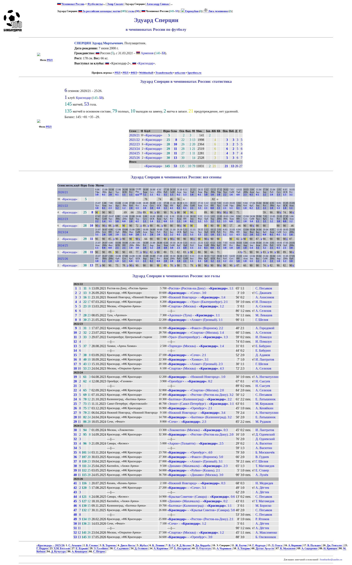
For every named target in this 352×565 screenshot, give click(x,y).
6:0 (231, 221)
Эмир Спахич (115, 4)
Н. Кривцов (330, 548)
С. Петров (99, 551)
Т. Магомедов (264, 466)
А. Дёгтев (262, 487)
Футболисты (94, 4)
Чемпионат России (73, 4)
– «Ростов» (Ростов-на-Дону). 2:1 (200, 519)
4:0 (238, 194)
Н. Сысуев (262, 381)
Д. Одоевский (265, 434)
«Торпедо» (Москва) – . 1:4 (195, 346)
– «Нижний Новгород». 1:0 (196, 377)
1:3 (171, 194)
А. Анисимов (264, 297)
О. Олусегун (203, 548)
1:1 (123, 194)
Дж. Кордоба (202, 545)
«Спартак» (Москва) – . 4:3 (195, 368)
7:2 (144, 194)
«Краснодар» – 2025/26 (50, 545)
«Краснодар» (146, 63)
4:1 (171, 208)
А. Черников (224, 548)
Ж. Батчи (240, 545)
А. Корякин (294, 545)
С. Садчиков (121, 548)
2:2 (224, 194)
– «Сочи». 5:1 (186, 487)
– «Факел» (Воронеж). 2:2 (195, 328)
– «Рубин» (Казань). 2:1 (193, 470)
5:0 (205, 194)
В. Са (172, 545)
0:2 (158, 194)
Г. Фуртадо (259, 545)
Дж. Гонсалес (334, 545)
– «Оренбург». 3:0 (189, 537)
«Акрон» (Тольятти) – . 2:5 (195, 443)
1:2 (123, 208)
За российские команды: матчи (101, 11)
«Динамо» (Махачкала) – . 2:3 (197, 466)
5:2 (151, 247)
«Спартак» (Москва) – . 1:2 (195, 306)
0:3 (205, 247)
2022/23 (134, 144)
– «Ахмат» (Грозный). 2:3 (195, 364)
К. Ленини (158, 545)
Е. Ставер (262, 470)
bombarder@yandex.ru (331, 559)
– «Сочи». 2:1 (186, 355)
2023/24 (134, 148)
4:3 (238, 234)
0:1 (103, 194)
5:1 (123, 261)
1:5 (205, 221)
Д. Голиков (141, 548)
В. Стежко (92, 545)
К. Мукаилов (288, 548)
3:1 (165, 194)
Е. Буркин (82, 548)
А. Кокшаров (79, 551)
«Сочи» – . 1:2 (186, 523)
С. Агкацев (74, 545)
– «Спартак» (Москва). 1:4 (195, 332)
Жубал (144, 545)
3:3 (199, 208)
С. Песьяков (263, 288)
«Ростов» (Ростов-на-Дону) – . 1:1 (200, 288)
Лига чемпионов (218, 11)
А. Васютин (263, 443)
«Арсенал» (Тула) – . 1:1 (193, 315)
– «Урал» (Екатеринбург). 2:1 (197, 301)
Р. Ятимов (262, 519)
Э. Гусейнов (101, 548)
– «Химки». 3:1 (188, 359)
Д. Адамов (262, 355)
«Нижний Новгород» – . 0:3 (196, 483)
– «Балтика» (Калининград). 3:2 (199, 417)
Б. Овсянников (265, 537)
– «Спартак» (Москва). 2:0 (195, 390)
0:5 (251, 194)
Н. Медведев (264, 483)
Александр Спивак (157, 4)
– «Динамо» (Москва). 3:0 (195, 475)
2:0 (110, 194)
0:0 (138, 194)
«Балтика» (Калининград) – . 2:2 (199, 399)
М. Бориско (263, 505)
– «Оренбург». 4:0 (189, 452)
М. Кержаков (264, 403)
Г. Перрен (42, 548)
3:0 (96, 194)
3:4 (251, 221)
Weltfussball (146, 72)
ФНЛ (134, 72)
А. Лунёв (261, 475)
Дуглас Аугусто (265, 548)
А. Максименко (266, 532)
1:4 (103, 221)
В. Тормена (109, 545)
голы (131, 11)
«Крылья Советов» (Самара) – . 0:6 (201, 496)
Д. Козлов (185, 545)
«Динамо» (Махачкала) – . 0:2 (197, 501)
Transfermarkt (164, 72)
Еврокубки (191, 11)
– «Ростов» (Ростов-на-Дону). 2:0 (200, 434)
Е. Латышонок (265, 399)
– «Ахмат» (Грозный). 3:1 (195, 461)
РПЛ (50, 60)
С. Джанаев (263, 293)
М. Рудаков (263, 421)
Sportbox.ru (194, 72)
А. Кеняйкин (264, 408)
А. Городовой (264, 328)
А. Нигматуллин (266, 377)
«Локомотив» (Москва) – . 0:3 (197, 430)
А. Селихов (263, 306)
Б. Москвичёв (265, 452)
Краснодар (83, 97)
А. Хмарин (243, 548)
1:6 (231, 194)
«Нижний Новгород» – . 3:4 (196, 412)
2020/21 (134, 135)
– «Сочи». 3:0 (186, 293)
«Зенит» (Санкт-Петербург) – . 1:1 (200, 403)
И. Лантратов (264, 359)
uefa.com (180, 72)
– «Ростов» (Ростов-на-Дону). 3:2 (200, 394)
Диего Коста (127, 545)
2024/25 (134, 153)
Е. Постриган (182, 548)
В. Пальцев (314, 545)
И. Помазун (263, 301)
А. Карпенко (161, 548)
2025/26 (134, 157)
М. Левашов (263, 315)
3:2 (117, 208)
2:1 (191, 208)
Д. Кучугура (58, 551)
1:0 (191, 194)
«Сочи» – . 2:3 (186, 421)
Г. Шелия (261, 319)
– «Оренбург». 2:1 (189, 408)
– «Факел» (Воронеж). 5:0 (195, 457)
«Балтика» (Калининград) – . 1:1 (199, 505)
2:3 (244, 194)
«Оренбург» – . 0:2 (189, 381)
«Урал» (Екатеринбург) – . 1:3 (197, 337)
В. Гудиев (262, 457)
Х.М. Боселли (62, 548)
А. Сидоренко (309, 548)
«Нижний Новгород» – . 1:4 (196, 297)
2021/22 (134, 139)
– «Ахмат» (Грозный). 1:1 (195, 319)
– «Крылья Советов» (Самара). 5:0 (201, 510)
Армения (146, 53)
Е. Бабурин (263, 346)
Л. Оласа (277, 545)
